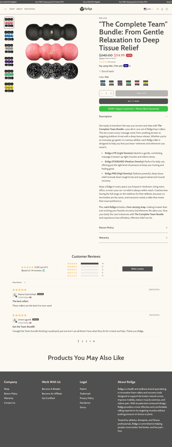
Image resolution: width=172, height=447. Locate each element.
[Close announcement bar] (169, 2)
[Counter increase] (111, 93)
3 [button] (86, 341)
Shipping (101, 58)
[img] (19, 289)
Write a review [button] (137, 269)
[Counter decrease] (101, 93)
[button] (5, 9)
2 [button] (82, 341)
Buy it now (133, 101)
